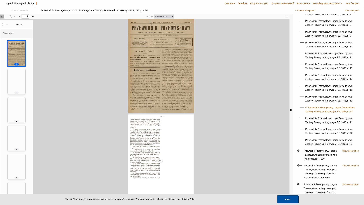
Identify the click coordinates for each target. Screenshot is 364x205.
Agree (288, 199)
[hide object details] (291, 109)
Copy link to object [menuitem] (259, 3)
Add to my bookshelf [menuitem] (284, 3)
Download (242, 3)
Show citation (303, 3)
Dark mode (230, 3)
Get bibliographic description (326, 3)
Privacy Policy (189, 199)
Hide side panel (352, 10)
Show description (350, 151)
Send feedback (353, 3)
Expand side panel (305, 10)
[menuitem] (331, 23)
